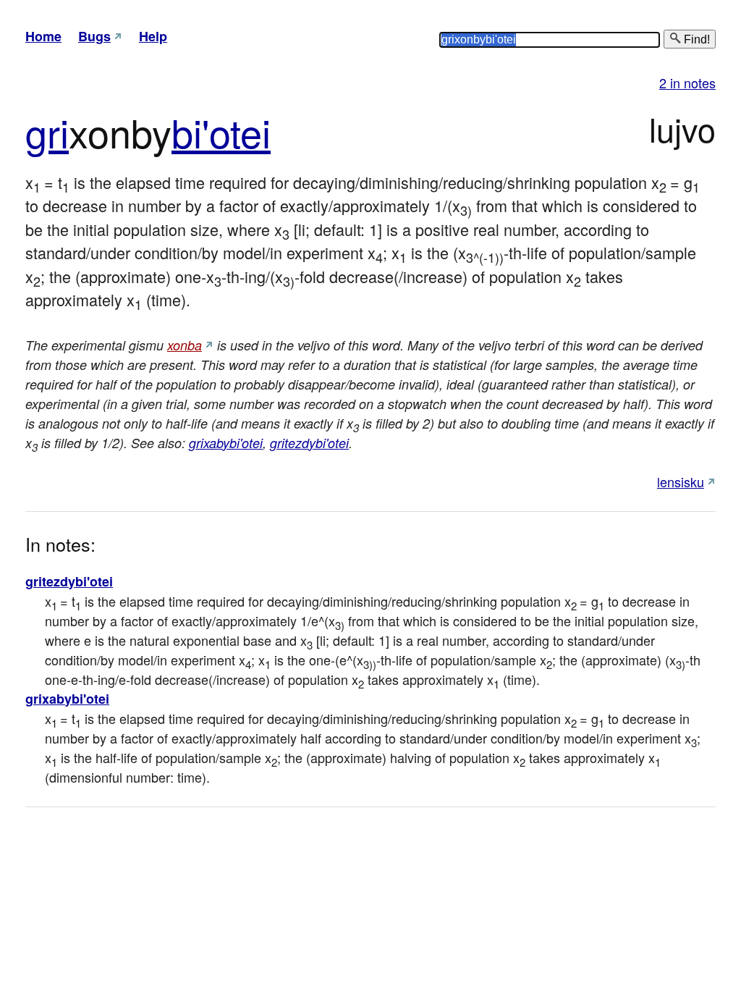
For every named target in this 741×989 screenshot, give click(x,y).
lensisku (680, 481)
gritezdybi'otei (309, 443)
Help (153, 36)
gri (47, 131)
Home (43, 36)
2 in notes (687, 82)
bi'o (201, 131)
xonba (184, 345)
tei (250, 131)
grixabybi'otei (226, 443)
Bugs (94, 36)
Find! (695, 39)
